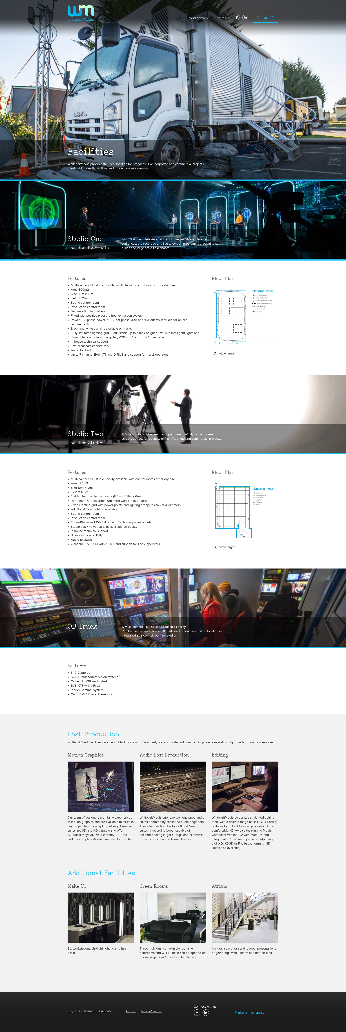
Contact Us (265, 18)
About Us (221, 18)
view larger (226, 353)
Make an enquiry (249, 1012)
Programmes (198, 18)
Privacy (131, 1011)
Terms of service (151, 1011)
